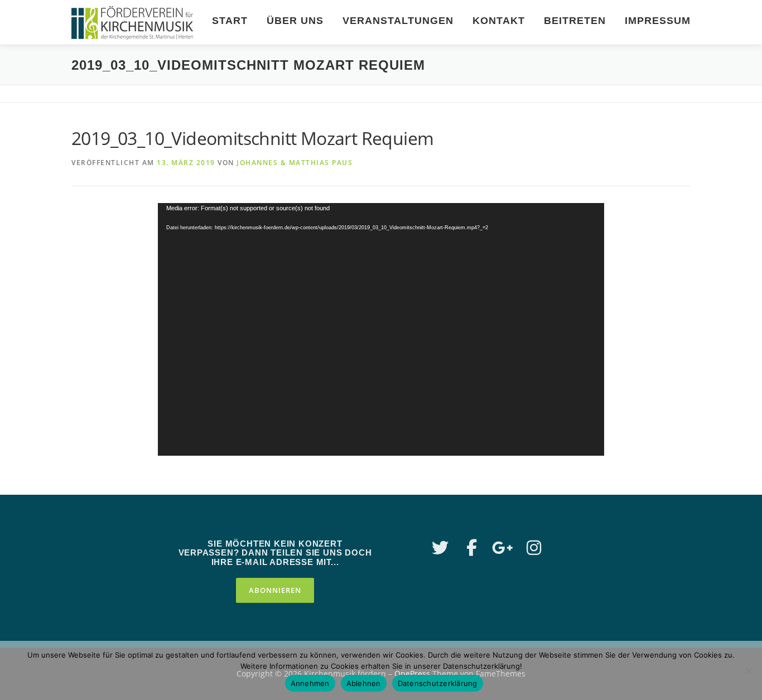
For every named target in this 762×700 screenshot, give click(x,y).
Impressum (658, 20)
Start (230, 20)
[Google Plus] (502, 547)
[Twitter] (440, 547)
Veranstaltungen (398, 20)
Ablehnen (363, 683)
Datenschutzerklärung (438, 683)
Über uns (295, 20)
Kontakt (498, 20)
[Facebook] (471, 547)
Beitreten (575, 20)
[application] (381, 329)
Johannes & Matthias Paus (295, 162)
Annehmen (310, 683)
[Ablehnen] (748, 670)
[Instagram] (533, 547)
